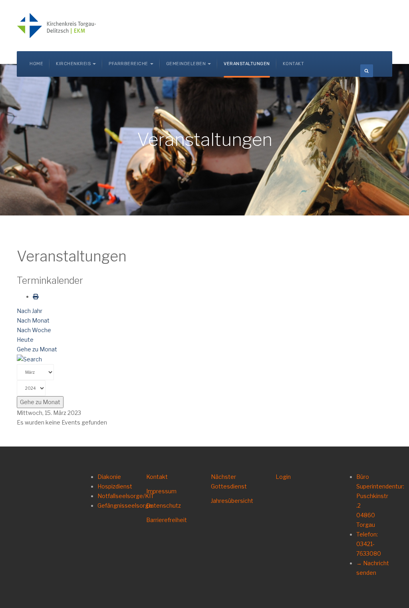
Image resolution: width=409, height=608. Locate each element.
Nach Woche (34, 330)
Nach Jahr (29, 310)
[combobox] (366, 70)
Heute (25, 339)
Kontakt (293, 63)
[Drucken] (35, 296)
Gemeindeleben (186, 63)
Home (36, 63)
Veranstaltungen (247, 63)
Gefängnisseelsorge (124, 505)
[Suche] (29, 358)
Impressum (161, 491)
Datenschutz (163, 505)
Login (283, 476)
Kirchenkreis (73, 63)
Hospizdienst (114, 486)
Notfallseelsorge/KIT (125, 495)
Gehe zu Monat (37, 349)
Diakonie (109, 476)
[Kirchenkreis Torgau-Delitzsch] (57, 25)
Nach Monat (33, 320)
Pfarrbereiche (128, 63)
